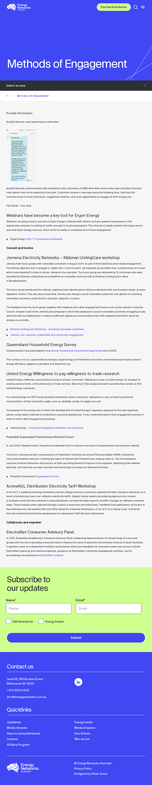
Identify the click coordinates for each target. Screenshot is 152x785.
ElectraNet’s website (51, 555)
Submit (76, 638)
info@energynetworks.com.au (26, 697)
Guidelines (14, 722)
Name (11, 600)
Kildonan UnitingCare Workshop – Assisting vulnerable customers (47, 329)
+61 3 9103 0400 (18, 690)
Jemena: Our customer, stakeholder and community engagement (46, 335)
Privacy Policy (83, 768)
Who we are (82, 739)
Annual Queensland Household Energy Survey (76, 350)
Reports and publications (23, 733)
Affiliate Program (18, 744)
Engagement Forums (47, 476)
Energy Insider (83, 722)
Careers (12, 739)
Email (80, 600)
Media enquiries (84, 727)
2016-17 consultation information (44, 239)
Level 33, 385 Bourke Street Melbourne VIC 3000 (25, 681)
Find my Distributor (114, 7)
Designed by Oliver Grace (90, 773)
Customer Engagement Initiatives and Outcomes (56, 428)
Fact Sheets (82, 733)
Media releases (17, 727)
